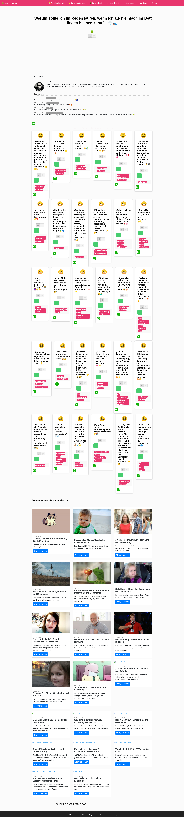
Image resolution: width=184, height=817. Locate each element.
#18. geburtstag (40, 381)
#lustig (78, 312)
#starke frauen (81, 169)
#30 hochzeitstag (121, 176)
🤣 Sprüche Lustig (96, 3)
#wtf (140, 331)
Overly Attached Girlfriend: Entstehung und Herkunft (46, 640)
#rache (97, 452)
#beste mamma (142, 464)
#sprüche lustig (59, 460)
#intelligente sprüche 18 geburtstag (121, 402)
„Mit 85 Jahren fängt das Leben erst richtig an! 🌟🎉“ (101, 146)
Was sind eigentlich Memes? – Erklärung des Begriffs (89, 721)
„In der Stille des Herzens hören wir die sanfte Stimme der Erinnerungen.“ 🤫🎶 (61, 285)
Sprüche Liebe (129, 3)
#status (97, 455)
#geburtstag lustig (41, 387)
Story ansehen (40, 551)
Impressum (93, 815)
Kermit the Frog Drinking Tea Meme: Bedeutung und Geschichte (92, 591)
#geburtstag (39, 189)
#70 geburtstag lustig (104, 313)
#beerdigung (59, 309)
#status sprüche (100, 458)
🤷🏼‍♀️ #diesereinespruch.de (12, 3)
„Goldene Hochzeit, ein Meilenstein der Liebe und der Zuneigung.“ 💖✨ (102, 359)
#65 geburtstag (40, 187)
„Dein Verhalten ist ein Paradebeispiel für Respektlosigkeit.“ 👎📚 (102, 429)
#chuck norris (60, 454)
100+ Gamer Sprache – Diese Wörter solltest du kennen (47, 779)
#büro (84, 310)
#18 (118, 395)
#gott (66, 379)
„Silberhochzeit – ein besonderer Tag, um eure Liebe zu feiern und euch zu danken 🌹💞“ (123, 217)
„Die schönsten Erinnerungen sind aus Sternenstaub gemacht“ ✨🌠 (57, 100)
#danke (141, 244)
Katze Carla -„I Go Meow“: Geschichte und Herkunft (87, 750)
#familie (104, 251)
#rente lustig (81, 397)
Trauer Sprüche (49, 107)
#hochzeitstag (122, 180)
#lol (140, 318)
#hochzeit (120, 244)
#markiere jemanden (142, 322)
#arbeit (78, 310)
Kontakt (154, 3)
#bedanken (142, 239)
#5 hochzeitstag (39, 238)
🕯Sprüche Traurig (113, 3)
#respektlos (104, 452)
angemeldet (62, 808)
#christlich (61, 376)
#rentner (80, 400)
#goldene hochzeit (100, 384)
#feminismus (80, 166)
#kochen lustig (40, 465)
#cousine (98, 251)
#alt (78, 394)
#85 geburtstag (102, 168)
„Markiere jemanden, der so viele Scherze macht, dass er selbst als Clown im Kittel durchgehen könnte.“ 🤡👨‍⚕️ (143, 289)
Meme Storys (142, 3)
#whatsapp (142, 328)
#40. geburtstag (143, 397)
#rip (65, 309)
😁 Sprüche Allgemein (56, 3)
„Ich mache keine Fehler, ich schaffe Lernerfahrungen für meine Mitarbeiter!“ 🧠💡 (83, 285)
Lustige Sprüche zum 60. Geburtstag (54, 112)
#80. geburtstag (124, 481)
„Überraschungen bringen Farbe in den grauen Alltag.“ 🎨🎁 (54, 105)
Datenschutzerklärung (108, 815)
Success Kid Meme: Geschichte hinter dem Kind (89, 541)
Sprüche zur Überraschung (52, 103)
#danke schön (143, 247)
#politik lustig (59, 248)
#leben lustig (142, 182)
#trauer (57, 312)
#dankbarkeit (143, 242)
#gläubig (60, 379)
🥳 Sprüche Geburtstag (77, 3)
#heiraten (120, 241)
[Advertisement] (89, 57)
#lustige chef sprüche (80, 316)
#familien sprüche (101, 253)
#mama (141, 467)
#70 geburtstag (60, 170)
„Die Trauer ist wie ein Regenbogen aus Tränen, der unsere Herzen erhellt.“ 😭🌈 (61, 110)
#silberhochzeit (122, 247)
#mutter (141, 470)
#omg (141, 326)
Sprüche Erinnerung (50, 98)
